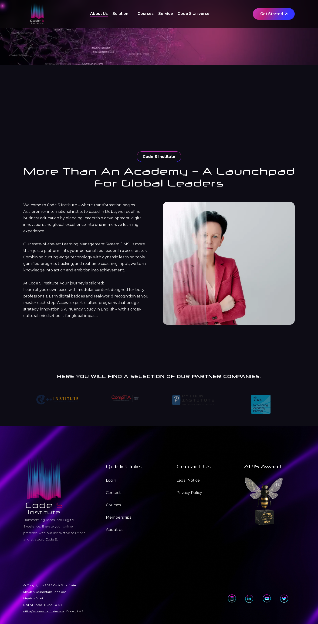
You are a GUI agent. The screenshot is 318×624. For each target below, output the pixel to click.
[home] (37, 14)
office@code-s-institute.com (43, 611)
